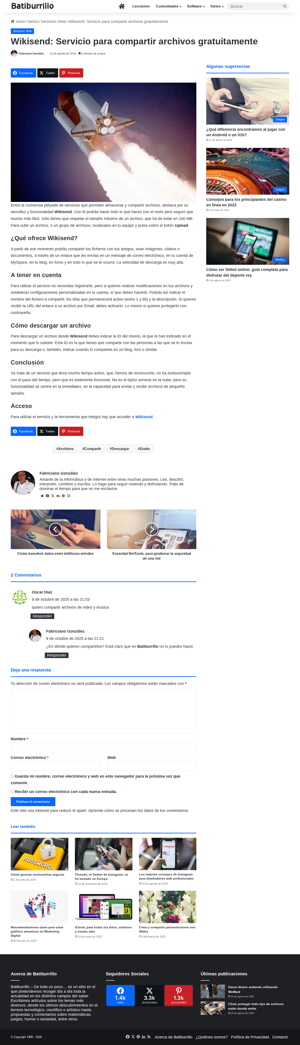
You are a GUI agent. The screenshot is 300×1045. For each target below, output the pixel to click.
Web (111, 757)
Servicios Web (53, 21)
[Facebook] (120, 995)
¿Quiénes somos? (212, 1037)
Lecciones (141, 6)
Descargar (120, 449)
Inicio (19, 21)
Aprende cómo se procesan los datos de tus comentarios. (138, 810)
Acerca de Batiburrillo (173, 1037)
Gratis (145, 449)
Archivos (66, 449)
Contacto (280, 1037)
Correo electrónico (30, 757)
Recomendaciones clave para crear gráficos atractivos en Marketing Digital (37, 931)
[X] (52, 496)
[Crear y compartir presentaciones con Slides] (168, 907)
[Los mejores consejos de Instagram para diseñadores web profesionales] (168, 854)
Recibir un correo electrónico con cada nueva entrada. (66, 791)
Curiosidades (167, 6)
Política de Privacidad (250, 1037)
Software (194, 6)
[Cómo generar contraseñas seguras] (39, 854)
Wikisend (144, 417)
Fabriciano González (31, 53)
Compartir (92, 449)
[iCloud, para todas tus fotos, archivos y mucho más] (103, 907)
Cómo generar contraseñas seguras (37, 874)
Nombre (19, 739)
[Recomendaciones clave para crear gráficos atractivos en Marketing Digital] (39, 907)
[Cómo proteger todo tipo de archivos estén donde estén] (213, 1008)
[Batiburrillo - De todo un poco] (33, 6)
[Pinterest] (178, 995)
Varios (215, 6)
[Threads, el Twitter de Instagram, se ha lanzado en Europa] (103, 854)
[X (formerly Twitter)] (150, 995)
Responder (42, 616)
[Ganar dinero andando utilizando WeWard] (213, 991)
